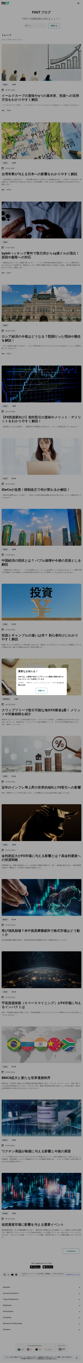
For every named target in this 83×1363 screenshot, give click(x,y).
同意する (41, 691)
